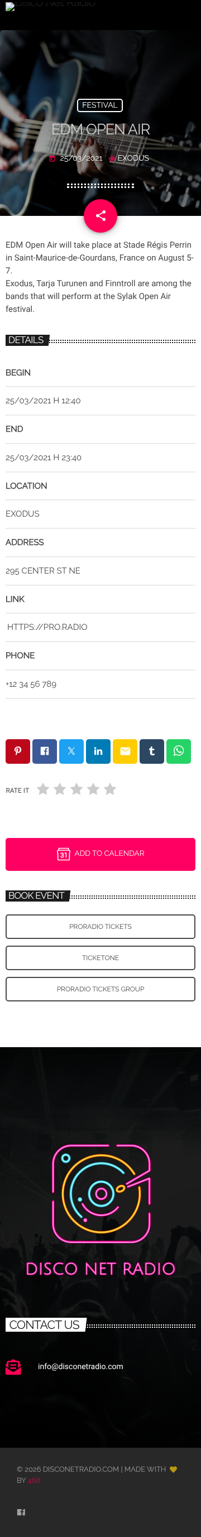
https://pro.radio (47, 627)
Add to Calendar (110, 853)
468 (34, 1481)
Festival (100, 105)
